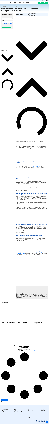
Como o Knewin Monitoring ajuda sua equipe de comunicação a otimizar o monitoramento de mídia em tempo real (40, 346)
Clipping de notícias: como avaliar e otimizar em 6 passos (8, 320)
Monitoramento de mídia (32, 13)
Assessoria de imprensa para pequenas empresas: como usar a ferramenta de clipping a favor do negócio (24, 322)
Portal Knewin (5, 6)
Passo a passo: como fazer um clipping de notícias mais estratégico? (8, 345)
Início (2, 6)
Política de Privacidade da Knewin (8, 23)
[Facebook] (36, 421)
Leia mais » (3, 323)
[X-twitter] (44, 421)
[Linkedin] (42, 421)
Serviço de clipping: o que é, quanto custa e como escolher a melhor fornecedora (23, 347)
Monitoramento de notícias (32, 15)
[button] (10, 2)
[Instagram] (39, 421)
